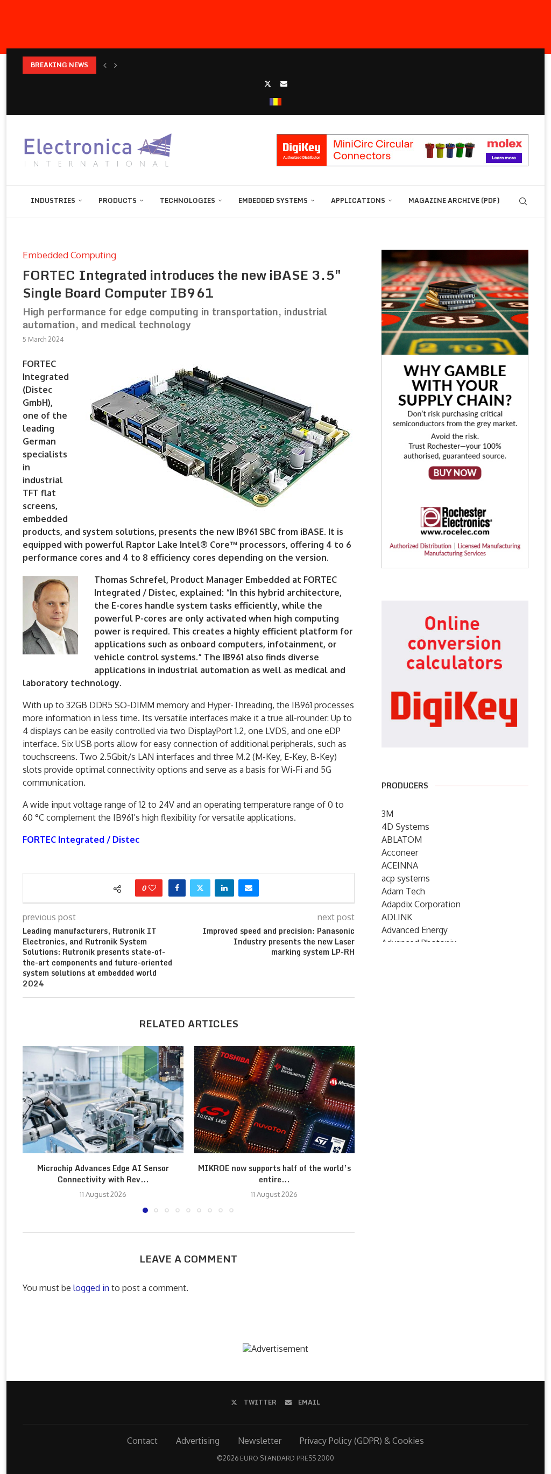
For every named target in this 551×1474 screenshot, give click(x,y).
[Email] (283, 83)
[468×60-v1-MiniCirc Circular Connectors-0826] (402, 139)
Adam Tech (403, 891)
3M (387, 813)
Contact (142, 1440)
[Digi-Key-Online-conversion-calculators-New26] (455, 608)
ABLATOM (402, 839)
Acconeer (400, 852)
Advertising (198, 1440)
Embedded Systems (273, 200)
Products (117, 200)
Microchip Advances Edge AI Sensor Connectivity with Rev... (103, 1174)
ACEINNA (400, 865)
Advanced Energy (415, 930)
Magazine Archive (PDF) (454, 200)
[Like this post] (152, 888)
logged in (91, 1287)
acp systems (406, 878)
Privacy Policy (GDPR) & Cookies (362, 1440)
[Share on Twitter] (200, 888)
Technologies (187, 200)
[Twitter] (267, 83)
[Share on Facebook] (177, 888)
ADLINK (397, 917)
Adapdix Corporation (421, 904)
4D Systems (405, 826)
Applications (358, 200)
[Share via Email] (248, 888)
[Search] (523, 201)
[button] (105, 65)
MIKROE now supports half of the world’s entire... (274, 1174)
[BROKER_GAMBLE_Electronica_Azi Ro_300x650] (455, 257)
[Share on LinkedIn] (224, 888)
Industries (53, 200)
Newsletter (259, 1440)
